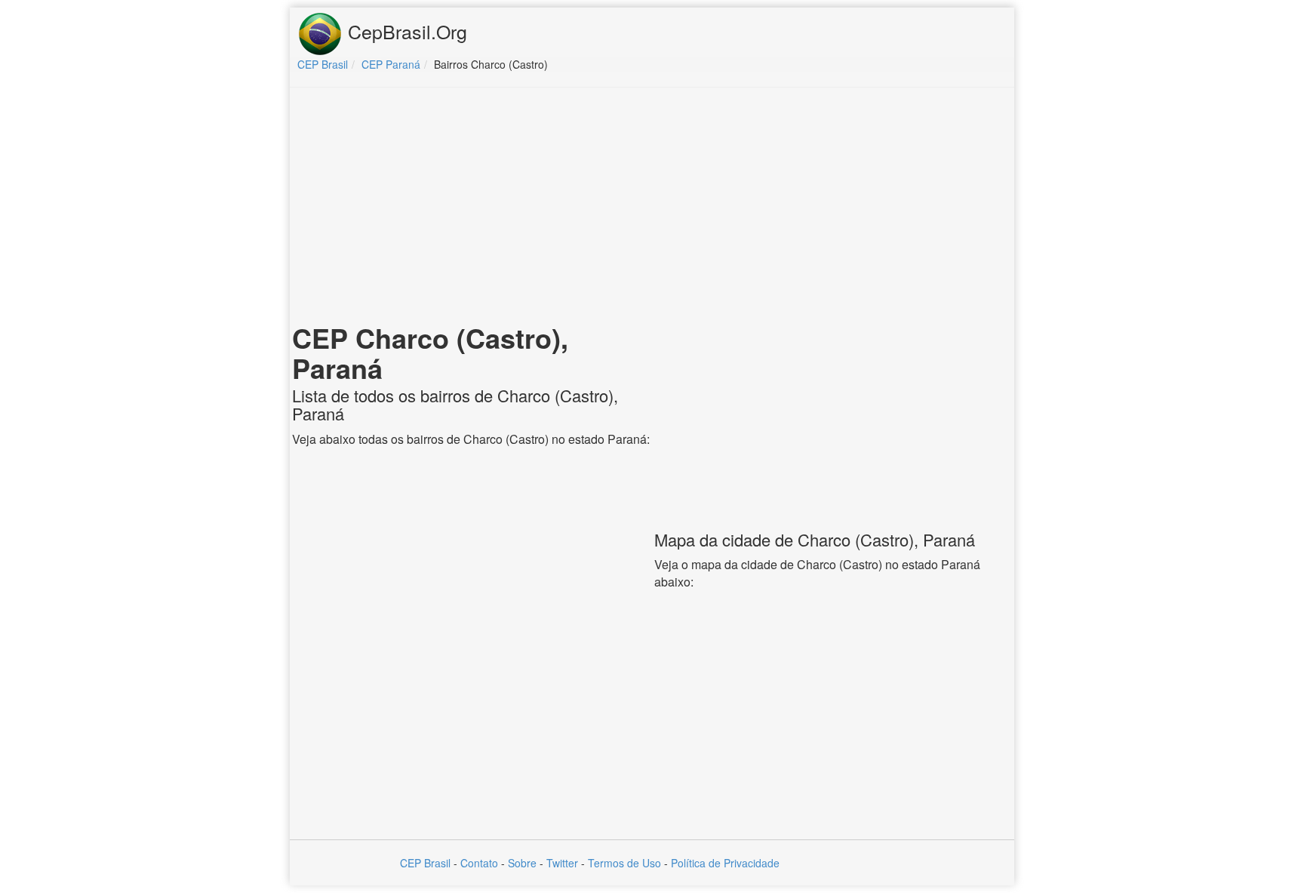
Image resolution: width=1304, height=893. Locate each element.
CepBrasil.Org (405, 31)
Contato (479, 862)
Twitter (562, 862)
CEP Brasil (425, 862)
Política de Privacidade (725, 862)
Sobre (522, 862)
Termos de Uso (624, 862)
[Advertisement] (652, 208)
